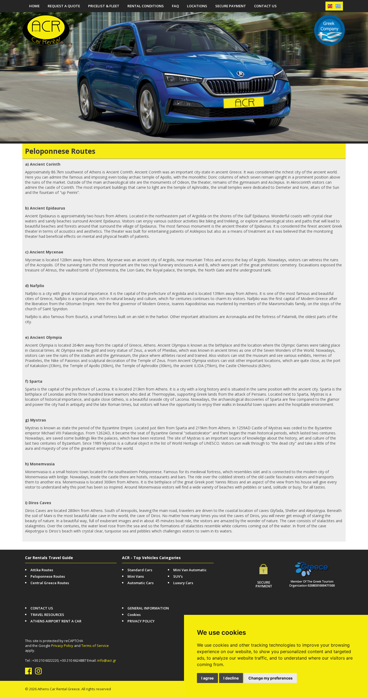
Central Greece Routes (49, 582)
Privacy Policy (62, 645)
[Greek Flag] (338, 6)
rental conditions (145, 6)
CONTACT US (265, 6)
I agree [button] (207, 678)
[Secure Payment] (264, 585)
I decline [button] (231, 678)
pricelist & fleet (103, 6)
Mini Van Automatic (190, 569)
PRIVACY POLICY (141, 621)
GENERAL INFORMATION (148, 608)
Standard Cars (139, 569)
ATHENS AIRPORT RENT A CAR (55, 621)
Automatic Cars (140, 582)
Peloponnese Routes (47, 576)
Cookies (134, 614)
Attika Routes (41, 569)
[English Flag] (330, 6)
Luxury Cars (183, 582)
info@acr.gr (106, 660)
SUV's (178, 576)
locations (197, 6)
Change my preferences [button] (270, 678)
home (34, 6)
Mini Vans (135, 576)
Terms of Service (95, 645)
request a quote (64, 6)
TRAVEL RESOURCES (47, 614)
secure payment (230, 6)
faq (175, 6)
